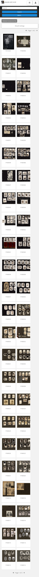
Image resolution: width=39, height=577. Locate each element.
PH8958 (23, 51)
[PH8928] (23, 377)
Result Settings (19, 26)
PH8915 (8, 543)
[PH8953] (8, 109)
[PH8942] (23, 220)
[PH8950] (23, 131)
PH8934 (23, 319)
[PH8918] (23, 489)
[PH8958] (23, 41)
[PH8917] (8, 511)
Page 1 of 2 (31, 30)
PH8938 (23, 274)
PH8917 (8, 520)
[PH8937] (8, 287)
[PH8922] (23, 444)
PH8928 (23, 386)
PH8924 (23, 431)
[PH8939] (8, 265)
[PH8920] (23, 466)
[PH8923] (8, 444)
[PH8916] (23, 511)
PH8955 (8, 95)
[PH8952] (23, 109)
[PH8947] (8, 176)
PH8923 (8, 453)
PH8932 (23, 341)
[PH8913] (8, 556)
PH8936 (23, 297)
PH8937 (8, 297)
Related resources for (9, 21)
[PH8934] (23, 310)
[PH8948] (23, 153)
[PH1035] (8, 41)
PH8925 (8, 431)
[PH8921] (8, 466)
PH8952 (23, 118)
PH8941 (8, 252)
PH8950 (23, 140)
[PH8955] (8, 86)
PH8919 (8, 498)
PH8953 (8, 118)
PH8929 (8, 386)
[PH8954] (23, 86)
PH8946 (23, 185)
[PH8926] (23, 399)
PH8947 (8, 185)
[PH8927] (8, 399)
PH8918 (23, 498)
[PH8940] (23, 243)
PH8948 (23, 163)
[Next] (36, 30)
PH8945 (8, 207)
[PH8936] (23, 287)
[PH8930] (23, 355)
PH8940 (23, 252)
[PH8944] (23, 198)
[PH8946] (23, 176)
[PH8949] (8, 153)
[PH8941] (8, 243)
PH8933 (8, 341)
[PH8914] (23, 533)
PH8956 (23, 73)
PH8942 (23, 230)
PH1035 (8, 51)
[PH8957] (8, 64)
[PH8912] (23, 556)
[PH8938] (23, 265)
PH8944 (23, 207)
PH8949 (8, 163)
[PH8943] (8, 220)
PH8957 (8, 73)
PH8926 (23, 408)
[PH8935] (8, 310)
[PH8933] (8, 332)
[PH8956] (23, 64)
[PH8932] (23, 332)
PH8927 (8, 408)
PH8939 (8, 274)
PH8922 (23, 453)
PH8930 (23, 364)
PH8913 (8, 565)
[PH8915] (8, 533)
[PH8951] (8, 131)
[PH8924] (23, 422)
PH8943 (8, 230)
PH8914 (23, 543)
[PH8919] (8, 489)
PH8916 (23, 520)
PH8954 (23, 95)
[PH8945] (8, 198)
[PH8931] (8, 355)
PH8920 (23, 476)
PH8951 (8, 140)
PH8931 (8, 364)
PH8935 (8, 319)
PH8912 (23, 565)
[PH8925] (8, 422)
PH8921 (8, 476)
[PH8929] (8, 377)
